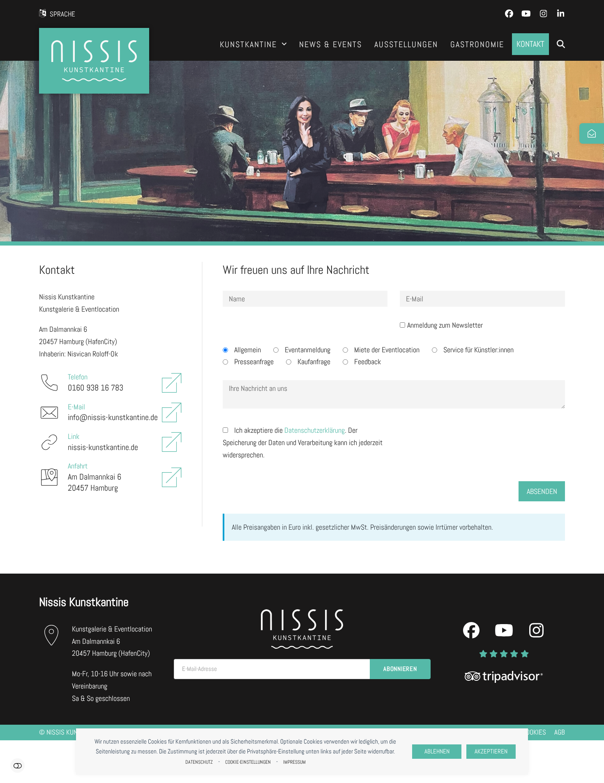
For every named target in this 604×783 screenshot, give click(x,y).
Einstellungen (17, 765)
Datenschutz (199, 762)
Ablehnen (437, 751)
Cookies (534, 732)
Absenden (542, 491)
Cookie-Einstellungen (248, 762)
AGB (559, 732)
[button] (561, 44)
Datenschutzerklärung (314, 430)
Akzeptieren (491, 751)
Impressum (294, 762)
